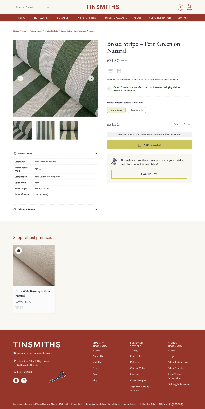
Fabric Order (116, 110)
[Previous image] (20, 78)
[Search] (48, 7)
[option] (45, 130)
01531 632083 (24, 372)
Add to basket (152, 145)
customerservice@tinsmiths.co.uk (34, 353)
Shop (24, 30)
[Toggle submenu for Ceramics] (70, 17)
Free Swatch (137, 110)
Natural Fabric (36, 30)
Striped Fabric (51, 30)
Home (16, 30)
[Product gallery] (55, 78)
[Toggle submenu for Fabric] (26, 17)
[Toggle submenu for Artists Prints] (97, 17)
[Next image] (91, 78)
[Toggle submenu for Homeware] (49, 17)
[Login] (180, 7)
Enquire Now (149, 174)
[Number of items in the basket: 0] (189, 7)
